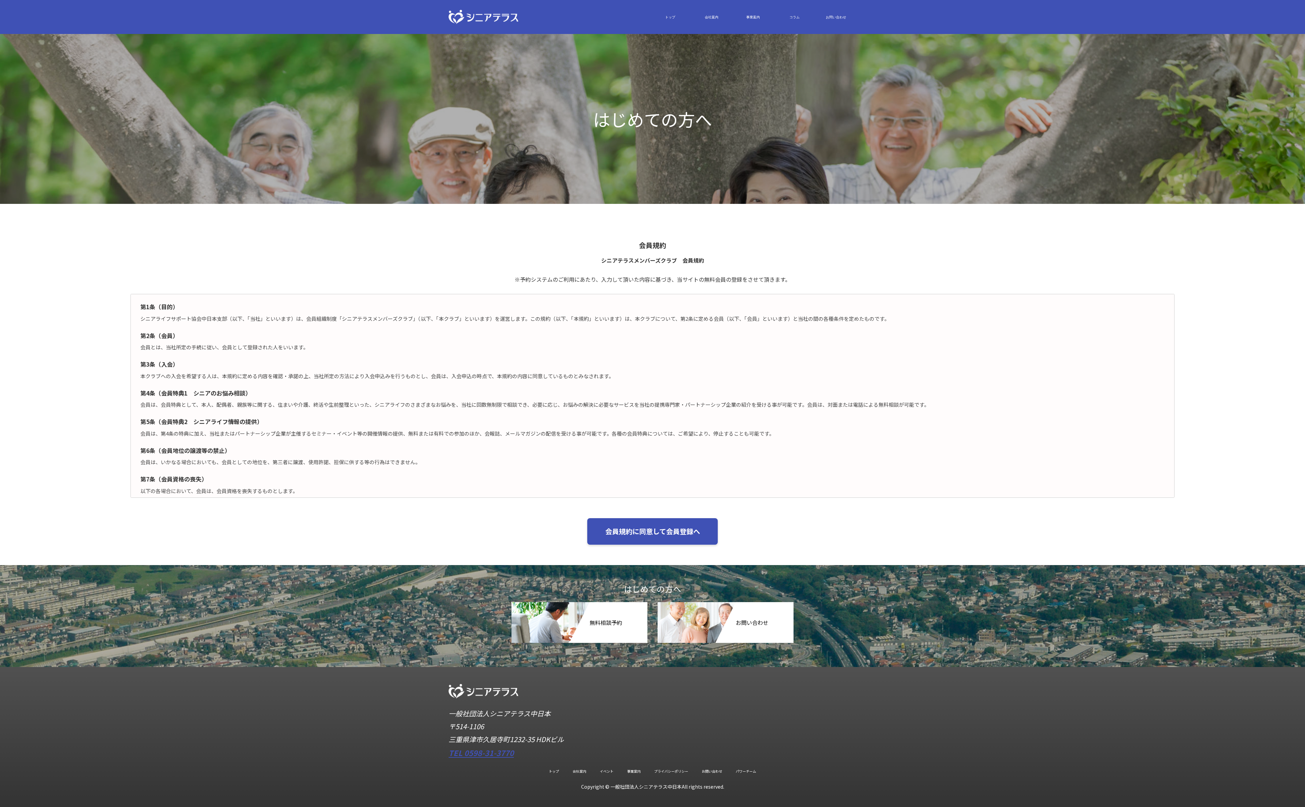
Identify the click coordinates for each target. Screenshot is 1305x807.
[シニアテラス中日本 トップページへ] (483, 16)
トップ (670, 17)
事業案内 (753, 17)
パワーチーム (746, 771)
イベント (606, 771)
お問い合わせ (836, 17)
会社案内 (711, 17)
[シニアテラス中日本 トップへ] (483, 696)
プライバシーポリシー (671, 771)
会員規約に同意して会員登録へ (652, 531)
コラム (794, 17)
